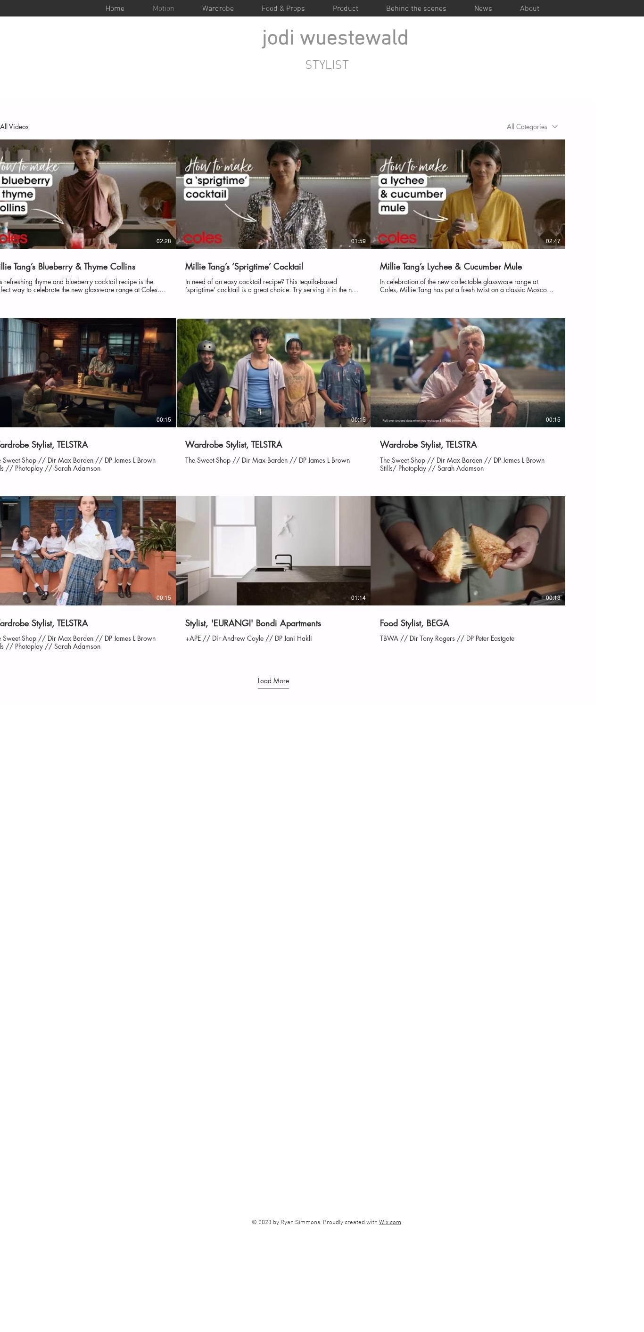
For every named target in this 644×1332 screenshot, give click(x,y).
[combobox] (532, 127)
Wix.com (390, 1222)
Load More (273, 681)
